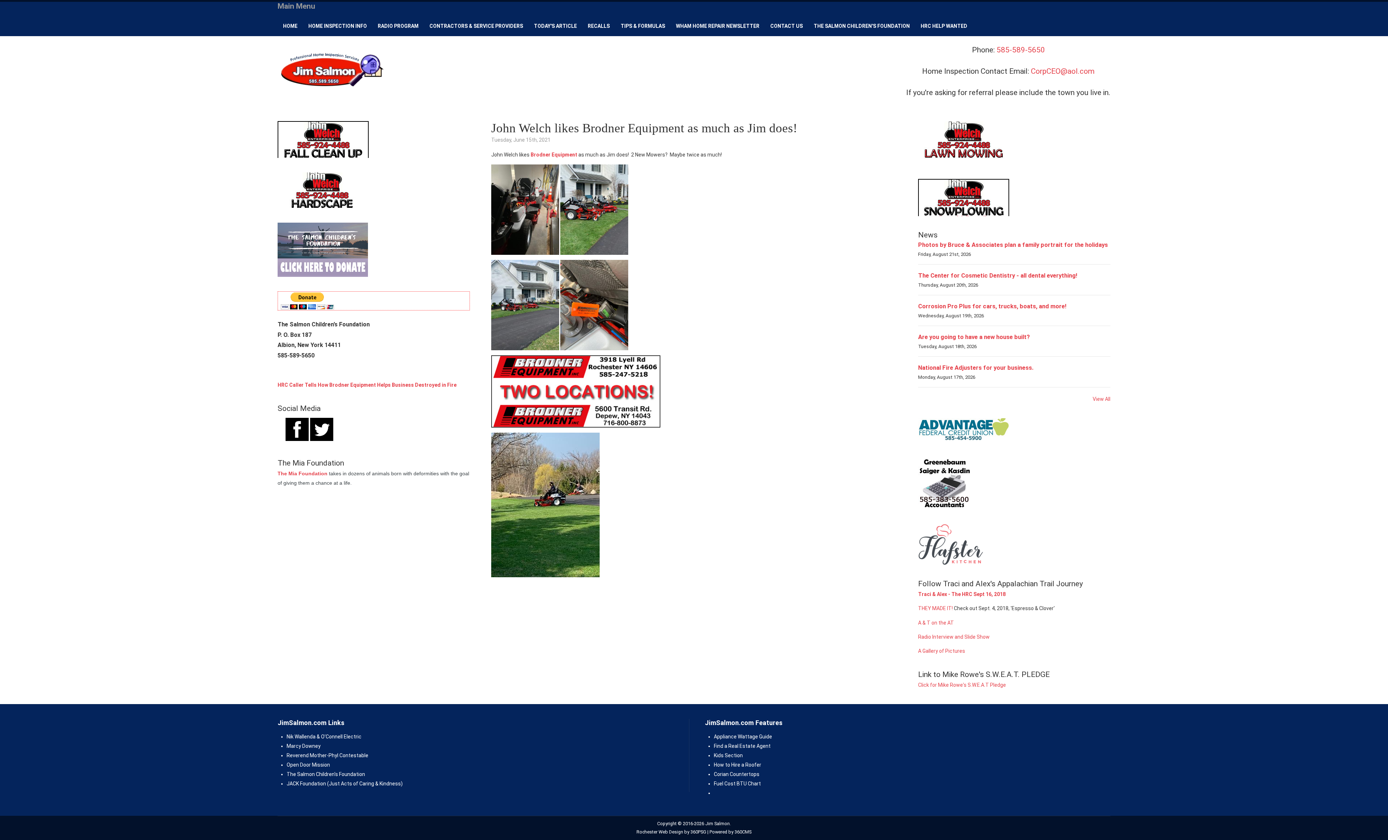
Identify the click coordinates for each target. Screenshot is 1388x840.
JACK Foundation (306, 784)
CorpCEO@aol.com (1062, 71)
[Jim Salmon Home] (331, 70)
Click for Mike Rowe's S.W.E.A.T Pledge (962, 685)
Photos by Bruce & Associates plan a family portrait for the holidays (1013, 244)
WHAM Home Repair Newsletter (717, 26)
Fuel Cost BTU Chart (737, 784)
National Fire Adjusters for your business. (976, 367)
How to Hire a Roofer (737, 765)
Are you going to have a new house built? (974, 336)
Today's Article (555, 26)
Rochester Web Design (660, 832)
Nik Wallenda (301, 737)
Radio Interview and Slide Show (954, 637)
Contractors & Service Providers (476, 26)
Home (290, 26)
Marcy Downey (304, 746)
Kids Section (728, 755)
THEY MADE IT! (935, 608)
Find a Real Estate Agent (742, 746)
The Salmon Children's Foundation (862, 26)
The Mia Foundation (302, 473)
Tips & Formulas (643, 26)
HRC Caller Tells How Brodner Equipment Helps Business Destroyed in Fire (367, 385)
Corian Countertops (736, 774)
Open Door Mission (308, 765)
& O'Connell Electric (338, 737)
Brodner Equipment (554, 155)
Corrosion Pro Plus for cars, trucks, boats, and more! (992, 306)
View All (1101, 399)
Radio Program (398, 26)
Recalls (599, 26)
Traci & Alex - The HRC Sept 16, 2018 (962, 594)
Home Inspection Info (337, 26)
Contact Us (786, 26)
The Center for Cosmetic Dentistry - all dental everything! (997, 275)
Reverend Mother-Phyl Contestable (327, 755)
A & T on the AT (936, 623)
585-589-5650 (1021, 50)
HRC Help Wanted (944, 26)
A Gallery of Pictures (941, 651)
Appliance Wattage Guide (743, 737)
